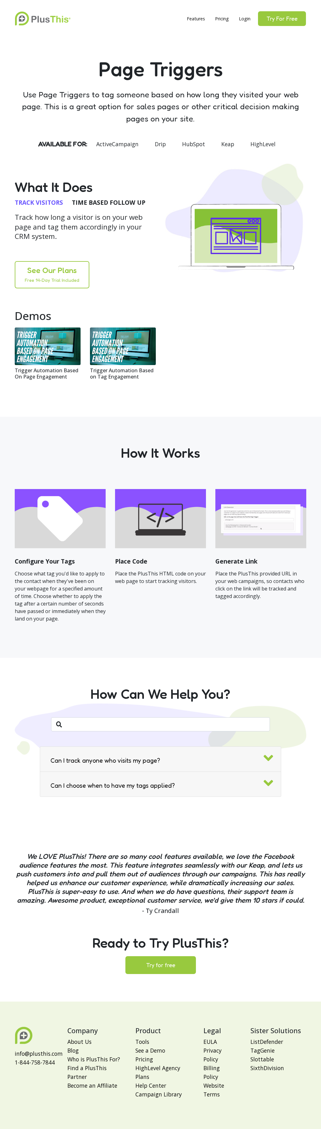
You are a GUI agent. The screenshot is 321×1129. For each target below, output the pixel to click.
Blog (73, 1050)
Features (196, 19)
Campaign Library (158, 1094)
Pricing (222, 19)
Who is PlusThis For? (93, 1059)
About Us (79, 1041)
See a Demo (150, 1050)
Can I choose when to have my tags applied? (112, 785)
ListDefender (266, 1041)
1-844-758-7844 (35, 1062)
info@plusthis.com (39, 1053)
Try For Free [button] (281, 18)
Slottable (262, 1059)
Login (244, 19)
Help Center (150, 1085)
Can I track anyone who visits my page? (105, 760)
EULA (210, 1041)
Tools (142, 1041)
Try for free (160, 964)
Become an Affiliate (92, 1085)
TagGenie (262, 1050)
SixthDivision (267, 1068)
